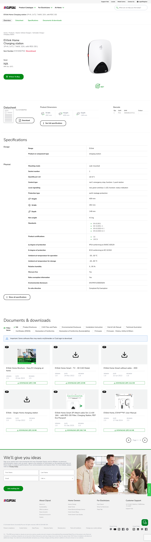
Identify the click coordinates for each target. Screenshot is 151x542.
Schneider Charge (38, 33)
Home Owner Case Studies (75, 514)
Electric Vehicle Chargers (23, 33)
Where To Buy (14, 77)
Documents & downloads (52, 20)
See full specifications (53, 123)
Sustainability (43, 507)
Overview (7, 20)
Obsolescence (61, 528)
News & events (43, 512)
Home (5, 33)
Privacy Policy (13, 466)
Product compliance (9, 528)
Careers (41, 517)
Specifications (33, 20)
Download (26, 120)
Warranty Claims (48, 528)
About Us (42, 504)
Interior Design (72, 504)
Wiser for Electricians (103, 507)
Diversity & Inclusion (45, 514)
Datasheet (19, 20)
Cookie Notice (23, 528)
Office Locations (43, 509)
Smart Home (71, 507)
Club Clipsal (100, 504)
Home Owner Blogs (73, 512)
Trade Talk (99, 509)
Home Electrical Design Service (76, 509)
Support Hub (129, 508)
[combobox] (56, 478)
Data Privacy (35, 528)
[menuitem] (27, 7)
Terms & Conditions (75, 528)
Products (11, 33)
